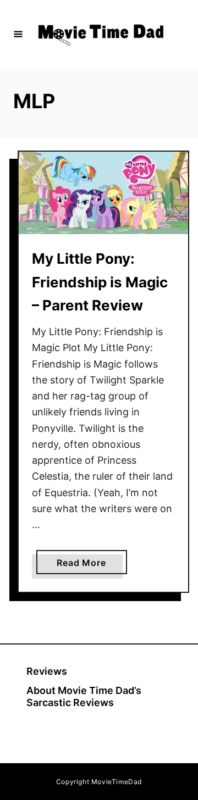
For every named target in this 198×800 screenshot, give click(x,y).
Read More (85, 565)
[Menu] (18, 33)
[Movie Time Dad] (100, 34)
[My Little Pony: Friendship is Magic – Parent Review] (103, 193)
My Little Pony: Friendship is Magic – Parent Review (100, 282)
